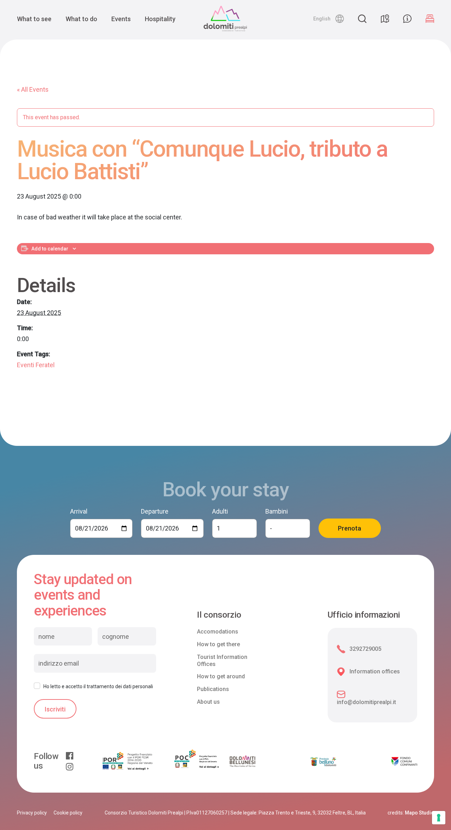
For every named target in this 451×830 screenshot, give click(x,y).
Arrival (78, 511)
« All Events (33, 89)
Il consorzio (219, 615)
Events (121, 19)
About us (208, 701)
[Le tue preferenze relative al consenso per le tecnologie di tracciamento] (438, 817)
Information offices (375, 671)
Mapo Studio (419, 813)
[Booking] (430, 18)
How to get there (218, 644)
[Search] (362, 18)
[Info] (407, 18)
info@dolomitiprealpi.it (366, 702)
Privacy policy (32, 813)
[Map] (385, 18)
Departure (154, 511)
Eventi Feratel (36, 365)
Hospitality (160, 19)
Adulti (220, 511)
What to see (34, 19)
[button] (328, 18)
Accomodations (217, 631)
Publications (213, 689)
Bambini (276, 511)
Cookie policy (68, 813)
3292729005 (365, 649)
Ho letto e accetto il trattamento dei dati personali (98, 686)
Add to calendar (49, 249)
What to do (81, 19)
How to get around (221, 676)
